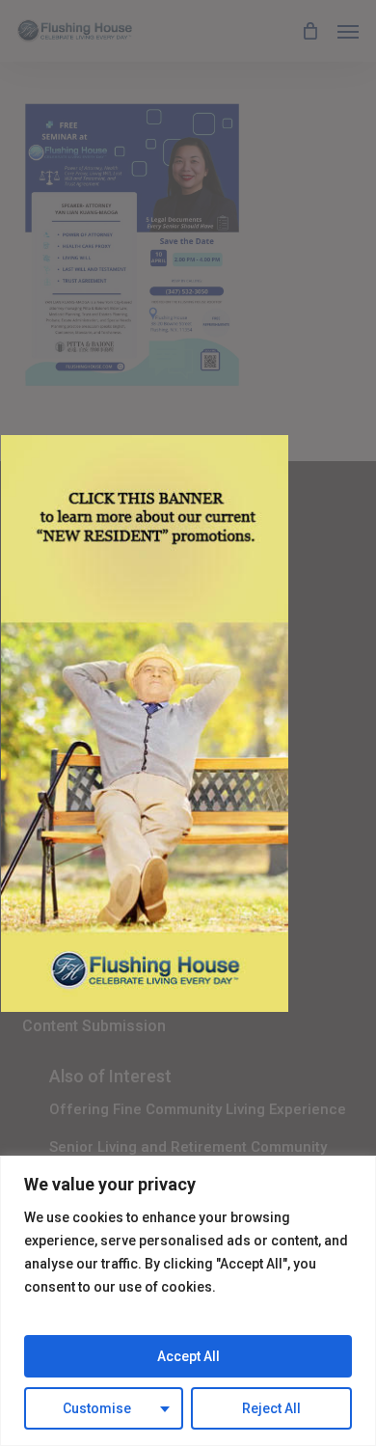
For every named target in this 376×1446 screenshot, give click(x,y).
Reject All (271, 1408)
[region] (188, 1301)
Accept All (188, 1356)
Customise (97, 1408)
